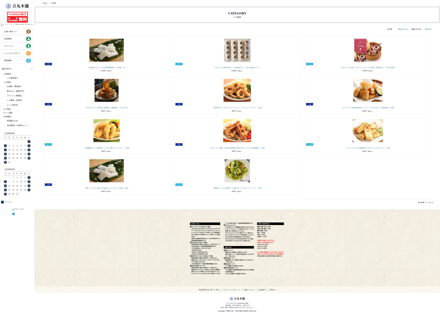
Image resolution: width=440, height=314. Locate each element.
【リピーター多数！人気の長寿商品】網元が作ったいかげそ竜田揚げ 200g (237, 148)
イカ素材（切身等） (15, 100)
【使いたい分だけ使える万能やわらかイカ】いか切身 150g (106, 188)
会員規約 (261, 290)
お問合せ (272, 290)
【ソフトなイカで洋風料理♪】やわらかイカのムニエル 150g (367, 148)
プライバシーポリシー (231, 290)
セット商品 (8, 113)
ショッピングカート (12, 53)
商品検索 (7, 60)
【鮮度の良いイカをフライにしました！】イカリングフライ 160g (237, 108)
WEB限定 (7, 117)
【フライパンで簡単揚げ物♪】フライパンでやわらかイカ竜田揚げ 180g (367, 108)
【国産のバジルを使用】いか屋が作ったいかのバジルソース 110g (237, 188)
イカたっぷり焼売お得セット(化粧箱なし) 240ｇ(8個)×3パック (237, 67)
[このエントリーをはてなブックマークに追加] (18, 214)
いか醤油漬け (12, 78)
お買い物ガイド (10, 31)
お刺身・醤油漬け (14, 86)
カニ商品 (7, 109)
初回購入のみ (12, 121)
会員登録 (7, 39)
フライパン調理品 (14, 96)
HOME (45, 3)
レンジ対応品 (12, 105)
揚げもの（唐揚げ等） (16, 91)
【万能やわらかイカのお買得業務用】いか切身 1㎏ (106, 67)
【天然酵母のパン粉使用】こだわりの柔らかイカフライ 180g (106, 148)
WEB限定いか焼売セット (17, 125)
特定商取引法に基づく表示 (209, 290)
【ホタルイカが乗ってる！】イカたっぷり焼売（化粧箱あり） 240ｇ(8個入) (367, 67)
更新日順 (428, 29)
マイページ (8, 46)
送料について (249, 290)
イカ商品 (7, 82)
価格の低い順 (403, 29)
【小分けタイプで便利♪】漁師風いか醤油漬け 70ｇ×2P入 (106, 108)
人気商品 (7, 74)
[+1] (14, 211)
